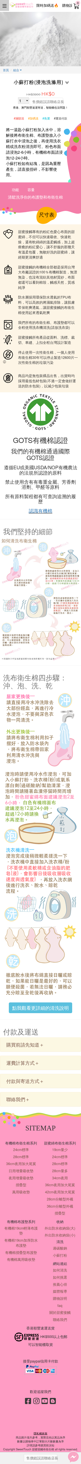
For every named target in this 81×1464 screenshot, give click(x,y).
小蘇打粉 (60, 1255)
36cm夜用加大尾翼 (21, 1163)
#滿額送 (19, 118)
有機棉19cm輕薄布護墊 (21, 1230)
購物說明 (69, 5)
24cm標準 (21, 1149)
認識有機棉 (40, 510)
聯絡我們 (60, 1319)
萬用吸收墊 (21, 1191)
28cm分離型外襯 (60, 1198)
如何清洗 (60, 1269)
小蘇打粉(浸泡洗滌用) (39, 82)
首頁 (6, 70)
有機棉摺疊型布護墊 (21, 1252)
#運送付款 (60, 118)
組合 (16, 70)
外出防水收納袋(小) (60, 1234)
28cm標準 (21, 1156)
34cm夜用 (60, 1177)
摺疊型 (21, 1184)
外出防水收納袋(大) (60, 1228)
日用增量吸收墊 (21, 1170)
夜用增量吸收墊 (21, 1177)
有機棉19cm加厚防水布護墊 (21, 1242)
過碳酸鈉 (60, 1248)
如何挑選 (60, 1277)
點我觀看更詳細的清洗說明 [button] (40, 1007)
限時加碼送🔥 (47, 5)
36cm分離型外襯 (60, 1206)
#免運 (46, 118)
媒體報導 (60, 1291)
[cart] (76, 6)
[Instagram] (36, 1401)
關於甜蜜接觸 (60, 1312)
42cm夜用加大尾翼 (60, 1191)
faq (59, 1305)
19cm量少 (60, 1149)
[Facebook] (28, 1401)
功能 (15, 189)
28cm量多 (60, 1170)
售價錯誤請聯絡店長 (47, 101)
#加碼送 (33, 118)
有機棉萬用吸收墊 (21, 1259)
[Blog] (53, 1401)
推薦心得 (60, 1284)
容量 (31, 189)
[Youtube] (44, 1401)
